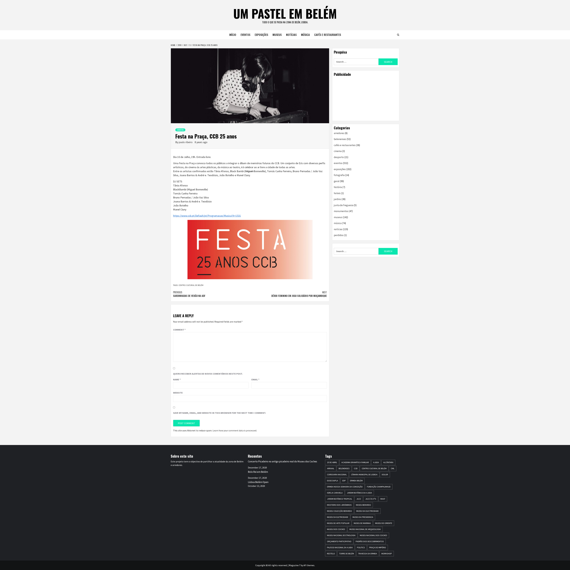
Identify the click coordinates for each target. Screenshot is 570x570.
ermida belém (356, 480)
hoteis (337, 193)
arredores (339, 133)
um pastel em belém (285, 13)
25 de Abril (332, 462)
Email (255, 379)
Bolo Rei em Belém (258, 471)
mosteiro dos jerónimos (339, 505)
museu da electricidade (367, 511)
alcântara (388, 462)
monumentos (341, 211)
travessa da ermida (367, 553)
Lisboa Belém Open (258, 482)
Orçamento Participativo (339, 541)
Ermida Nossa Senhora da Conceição (345, 486)
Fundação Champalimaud (379, 486)
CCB (355, 468)
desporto (339, 157)
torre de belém (346, 553)
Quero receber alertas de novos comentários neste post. (208, 373)
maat (382, 498)
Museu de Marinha (362, 523)
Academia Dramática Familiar (355, 462)
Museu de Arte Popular (338, 523)
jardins (337, 199)
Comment (179, 329)
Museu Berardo (363, 505)
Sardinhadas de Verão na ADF (189, 294)
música (305, 35)
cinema (338, 151)
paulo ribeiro (186, 142)
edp (344, 480)
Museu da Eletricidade (337, 517)
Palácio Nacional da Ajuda (340, 547)
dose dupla (332, 480)
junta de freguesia (343, 205)
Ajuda (376, 462)
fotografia (339, 175)
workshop (386, 553)
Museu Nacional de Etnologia (341, 535)
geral (336, 181)
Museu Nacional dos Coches (373, 535)
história (338, 187)
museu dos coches (336, 529)
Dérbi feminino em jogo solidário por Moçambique (299, 294)
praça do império (377, 547)
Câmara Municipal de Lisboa (364, 474)
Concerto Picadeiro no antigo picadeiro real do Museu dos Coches (282, 461)
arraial (330, 468)
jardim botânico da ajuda (359, 492)
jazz (358, 498)
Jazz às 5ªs (370, 498)
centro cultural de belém (191, 285)
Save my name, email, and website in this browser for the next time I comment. (219, 412)
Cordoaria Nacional (337, 474)
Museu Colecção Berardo (339, 511)
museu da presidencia (363, 517)
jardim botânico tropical (339, 498)
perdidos (338, 235)
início (232, 35)
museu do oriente (383, 523)
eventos (245, 35)
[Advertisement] (366, 98)
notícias (291, 35)
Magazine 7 (294, 565)
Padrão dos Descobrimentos (370, 541)
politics (361, 547)
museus (277, 35)
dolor (385, 474)
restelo (331, 553)
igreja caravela (335, 492)
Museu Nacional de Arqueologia (365, 529)
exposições (261, 35)
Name (177, 379)
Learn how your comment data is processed (234, 430)
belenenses (340, 139)
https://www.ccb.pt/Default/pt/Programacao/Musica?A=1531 (207, 215)
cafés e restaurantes (327, 35)
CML (392, 468)
